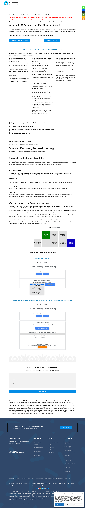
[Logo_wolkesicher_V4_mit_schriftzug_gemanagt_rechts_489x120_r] (11, 1)
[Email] (83, 14)
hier (50, 14)
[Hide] (84, 21)
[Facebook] (83, 10)
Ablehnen (68, 504)
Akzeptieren (59, 504)
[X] (83, 12)
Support (32, 55)
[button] (82, 493)
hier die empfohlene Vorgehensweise (52, 53)
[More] (83, 19)
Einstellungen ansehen (78, 504)
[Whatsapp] (83, 7)
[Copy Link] (83, 17)
